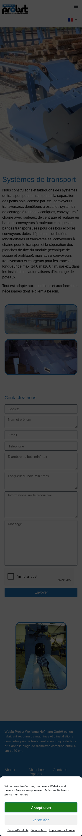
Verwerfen (41, 820)
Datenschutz (39, 830)
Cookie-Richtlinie (18, 830)
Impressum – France (62, 830)
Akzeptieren (41, 807)
